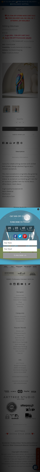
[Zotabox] (38, 262)
